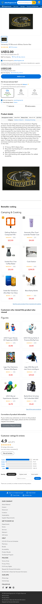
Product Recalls (6, 552)
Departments (7, 6)
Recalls (4, 547)
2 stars (3, 466)
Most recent (11, 474)
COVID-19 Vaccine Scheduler (10, 541)
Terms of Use (5, 561)
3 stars (3, 464)
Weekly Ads (28, 495)
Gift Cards (5, 535)
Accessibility (5, 549)
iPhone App (5, 578)
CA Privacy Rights (7, 566)
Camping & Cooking (30, 120)
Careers (4, 507)
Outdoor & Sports (19, 120)
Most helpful (34, 474)
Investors (4, 512)
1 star (3, 468)
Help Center (32, 493)
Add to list (11, 106)
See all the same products (33, 409)
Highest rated (23, 474)
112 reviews (14, 47)
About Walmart (6, 504)
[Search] (34, 2)
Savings (23, 6)
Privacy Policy (6, 564)
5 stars (3, 459)
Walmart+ (4, 532)
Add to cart (21, 76)
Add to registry (31, 106)
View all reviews (7, 453)
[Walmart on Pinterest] (14, 587)
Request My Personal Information (11, 569)
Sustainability (5, 515)
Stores (3, 527)
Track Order (16, 495)
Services (16, 6)
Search (37, 478)
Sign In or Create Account (16, 493)
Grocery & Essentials (32, 6)
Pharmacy (5, 544)
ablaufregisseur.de (19, 60)
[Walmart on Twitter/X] (6, 587)
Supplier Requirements (8, 518)
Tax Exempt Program (7, 555)
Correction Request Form (11, 425)
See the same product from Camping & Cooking (27, 304)
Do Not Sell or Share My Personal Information (14, 572)
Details (15, 102)
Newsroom (5, 510)
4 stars (3, 461)
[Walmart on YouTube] (10, 587)
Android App (5, 581)
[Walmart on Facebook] (3, 587)
